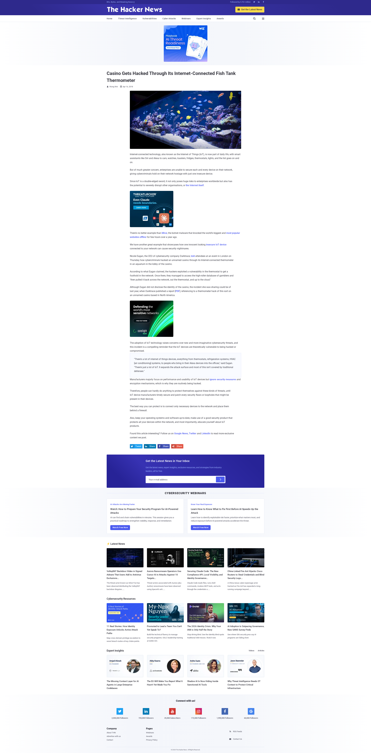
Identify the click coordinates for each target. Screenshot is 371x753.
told (193, 256)
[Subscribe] (220, 479)
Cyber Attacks (169, 18)
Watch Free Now (120, 527)
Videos (251, 651)
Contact (110, 740)
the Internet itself (195, 185)
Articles (261, 651)
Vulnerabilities (149, 18)
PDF (178, 291)
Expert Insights (204, 18)
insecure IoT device (216, 244)
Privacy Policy (151, 740)
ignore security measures (223, 379)
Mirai (164, 233)
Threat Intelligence (127, 18)
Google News (181, 433)
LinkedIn (205, 433)
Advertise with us (114, 736)
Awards (220, 18)
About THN (111, 733)
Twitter (192, 433)
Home (109, 18)
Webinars (186, 18)
